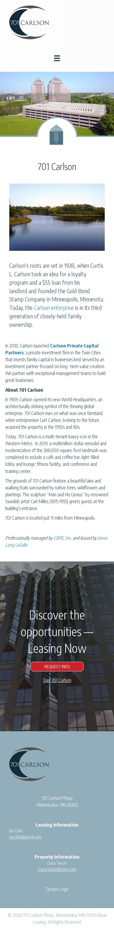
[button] (57, 666)
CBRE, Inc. (63, 538)
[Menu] (57, 58)
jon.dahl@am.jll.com (25, 837)
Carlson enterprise (54, 307)
